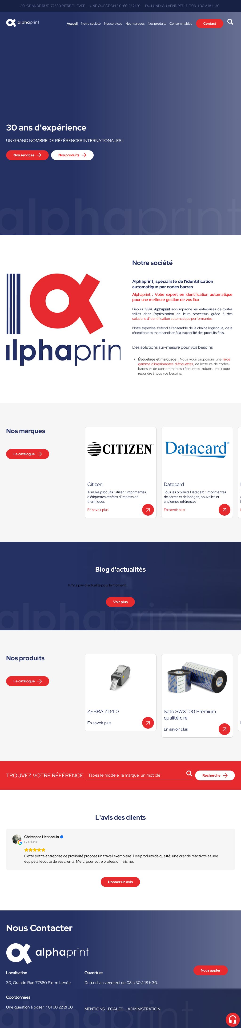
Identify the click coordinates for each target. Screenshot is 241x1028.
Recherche (211, 775)
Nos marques (135, 23)
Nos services (113, 23)
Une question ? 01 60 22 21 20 (115, 6)
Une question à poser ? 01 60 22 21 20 (39, 1007)
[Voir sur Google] (16, 839)
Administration (144, 1009)
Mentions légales (103, 1009)
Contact (209, 23)
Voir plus (120, 602)
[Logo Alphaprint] (22, 23)
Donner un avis (120, 882)
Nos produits (157, 23)
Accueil (72, 23)
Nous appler (211, 970)
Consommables (180, 23)
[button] (6, 849)
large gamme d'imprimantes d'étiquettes (184, 361)
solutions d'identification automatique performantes (172, 318)
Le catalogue (24, 454)
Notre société (91, 23)
